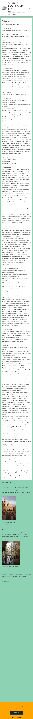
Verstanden (16, 712)
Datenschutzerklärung (16, 717)
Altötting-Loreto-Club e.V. (15, 5)
